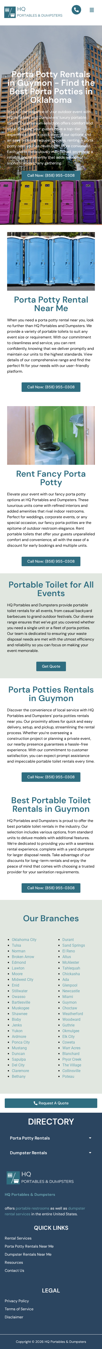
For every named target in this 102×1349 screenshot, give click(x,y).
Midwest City (22, 979)
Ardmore (19, 1036)
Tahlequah (71, 968)
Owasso (18, 996)
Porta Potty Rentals (30, 1138)
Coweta (68, 1042)
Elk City (68, 1036)
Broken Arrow (23, 957)
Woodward (71, 1019)
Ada (65, 979)
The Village (71, 1065)
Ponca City (21, 1042)
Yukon (17, 1031)
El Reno (68, 951)
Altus (66, 957)
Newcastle (71, 991)
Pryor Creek (71, 1059)
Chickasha (71, 974)
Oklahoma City (24, 939)
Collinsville (71, 1071)
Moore (17, 974)
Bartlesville (21, 1002)
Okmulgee (70, 1031)
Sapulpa (19, 1059)
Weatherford (72, 1014)
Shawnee (19, 1014)
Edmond (19, 962)
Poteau (68, 1076)
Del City (18, 1065)
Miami (67, 996)
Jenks (17, 1025)
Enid (15, 985)
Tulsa (16, 945)
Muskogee (20, 1008)
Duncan (18, 1053)
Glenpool (69, 985)
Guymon (69, 1002)
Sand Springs (73, 945)
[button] (92, 10)
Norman (18, 951)
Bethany (19, 1076)
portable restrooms (32, 1208)
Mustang (19, 1048)
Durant (68, 939)
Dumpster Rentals (28, 1153)
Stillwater (20, 991)
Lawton (18, 968)
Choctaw (69, 1008)
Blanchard (70, 1053)
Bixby (16, 1019)
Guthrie (68, 1025)
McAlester (70, 962)
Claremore (20, 1071)
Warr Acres (71, 1048)
